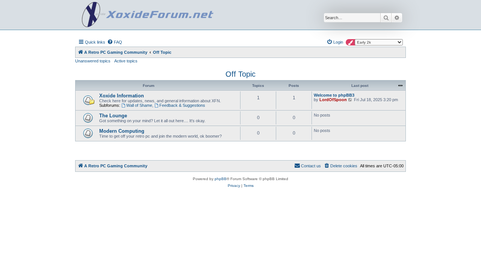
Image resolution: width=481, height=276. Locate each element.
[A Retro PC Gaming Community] (147, 15)
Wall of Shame (139, 105)
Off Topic (240, 74)
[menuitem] (114, 42)
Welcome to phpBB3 (334, 95)
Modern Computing (121, 131)
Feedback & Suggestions (182, 105)
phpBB (221, 179)
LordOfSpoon (333, 99)
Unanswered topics (92, 61)
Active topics (126, 61)
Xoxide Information (121, 96)
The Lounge (113, 115)
